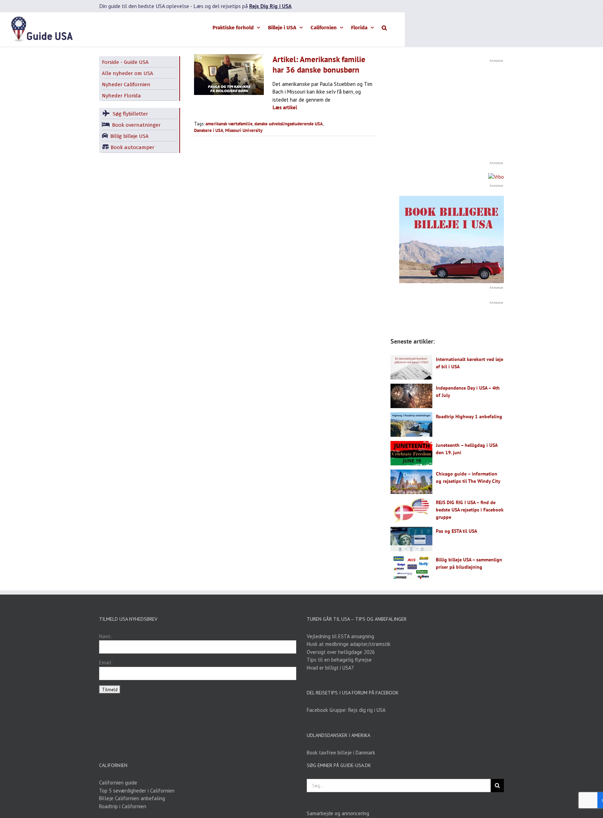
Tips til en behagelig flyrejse (339, 659)
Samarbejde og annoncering (338, 813)
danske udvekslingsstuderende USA (288, 124)
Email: (106, 662)
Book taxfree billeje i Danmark (341, 752)
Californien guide (118, 782)
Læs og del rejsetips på (242, 5)
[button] (384, 27)
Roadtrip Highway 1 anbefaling (469, 416)
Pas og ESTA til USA (456, 531)
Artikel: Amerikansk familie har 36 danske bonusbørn (319, 64)
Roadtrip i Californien (122, 806)
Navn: (105, 636)
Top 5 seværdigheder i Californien (136, 790)
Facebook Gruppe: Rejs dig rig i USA (346, 710)
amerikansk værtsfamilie (229, 124)
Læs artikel (285, 107)
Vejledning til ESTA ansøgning (340, 636)
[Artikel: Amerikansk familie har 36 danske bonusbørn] (229, 74)
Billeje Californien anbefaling (132, 798)
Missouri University (243, 130)
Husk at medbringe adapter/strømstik (348, 644)
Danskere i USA (208, 130)
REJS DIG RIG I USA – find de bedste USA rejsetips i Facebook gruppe (470, 509)
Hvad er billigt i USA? (330, 667)
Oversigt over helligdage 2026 (341, 652)
